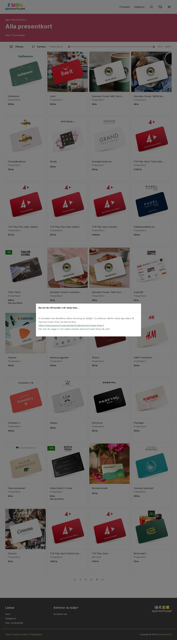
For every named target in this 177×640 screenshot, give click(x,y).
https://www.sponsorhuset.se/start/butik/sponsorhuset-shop (70, 325)
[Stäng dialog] (137, 307)
